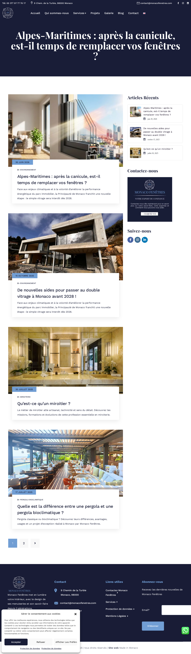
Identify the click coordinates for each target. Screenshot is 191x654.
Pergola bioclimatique (31, 500)
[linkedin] (188, 3)
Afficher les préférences (66, 642)
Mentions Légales (116, 616)
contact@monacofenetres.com (78, 603)
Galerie (108, 13)
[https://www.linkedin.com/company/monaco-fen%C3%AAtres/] (145, 240)
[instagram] (183, 3)
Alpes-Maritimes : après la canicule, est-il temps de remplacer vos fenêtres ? (157, 111)
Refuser (41, 642)
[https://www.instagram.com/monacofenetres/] (138, 240)
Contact (133, 13)
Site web (113, 647)
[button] (75, 613)
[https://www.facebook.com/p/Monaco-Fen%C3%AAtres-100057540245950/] (130, 240)
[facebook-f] (179, 3)
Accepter (16, 642)
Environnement (28, 170)
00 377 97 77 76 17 (16, 3)
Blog (121, 13)
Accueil (35, 13)
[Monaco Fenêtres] (8, 13)
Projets (95, 13)
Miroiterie (25, 397)
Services (78, 13)
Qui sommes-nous (57, 13)
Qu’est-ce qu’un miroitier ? (43, 403)
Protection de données (30, 648)
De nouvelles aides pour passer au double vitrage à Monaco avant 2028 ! (157, 131)
